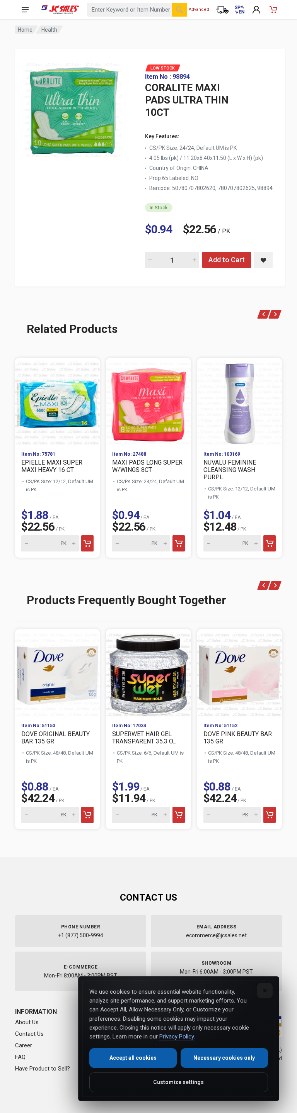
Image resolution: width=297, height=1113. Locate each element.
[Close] (265, 990)
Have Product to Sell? (42, 1068)
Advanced (199, 9)
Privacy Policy (176, 1036)
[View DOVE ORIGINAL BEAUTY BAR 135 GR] (57, 672)
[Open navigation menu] (25, 9)
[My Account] (256, 9)
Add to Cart (226, 260)
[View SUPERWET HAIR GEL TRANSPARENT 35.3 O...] (148, 672)
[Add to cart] (87, 543)
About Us (27, 1022)
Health (49, 30)
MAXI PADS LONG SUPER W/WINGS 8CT (147, 466)
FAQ (20, 1057)
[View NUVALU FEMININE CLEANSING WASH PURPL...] (239, 401)
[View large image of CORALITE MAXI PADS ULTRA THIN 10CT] (73, 108)
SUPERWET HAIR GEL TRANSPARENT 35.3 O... (144, 737)
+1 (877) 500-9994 (80, 935)
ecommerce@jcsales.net (216, 935)
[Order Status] (222, 9)
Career (23, 1045)
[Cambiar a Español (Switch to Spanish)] (239, 9)
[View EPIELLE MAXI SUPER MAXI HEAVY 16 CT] (57, 401)
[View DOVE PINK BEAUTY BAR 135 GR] (239, 672)
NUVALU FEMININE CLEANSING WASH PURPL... (229, 470)
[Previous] (264, 314)
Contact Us (29, 1033)
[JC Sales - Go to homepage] (60, 9)
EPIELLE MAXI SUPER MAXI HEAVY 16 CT (51, 466)
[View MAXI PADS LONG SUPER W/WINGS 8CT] (148, 401)
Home (25, 30)
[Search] (179, 10)
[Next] (275, 314)
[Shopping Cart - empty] (273, 9)
